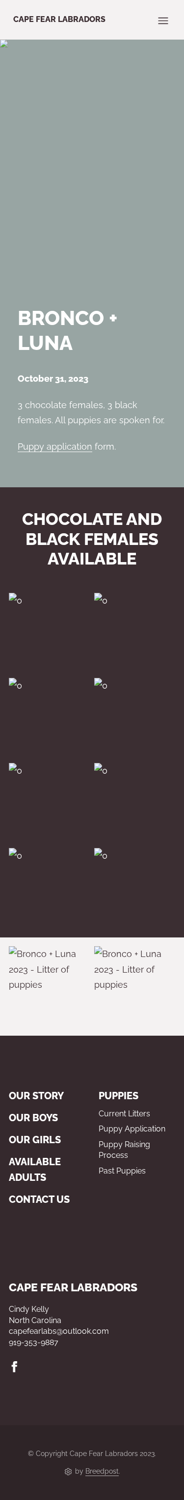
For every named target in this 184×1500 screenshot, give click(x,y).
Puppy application (55, 446)
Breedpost (102, 1471)
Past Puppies (122, 1170)
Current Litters (124, 1113)
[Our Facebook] (14, 1366)
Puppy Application (132, 1128)
